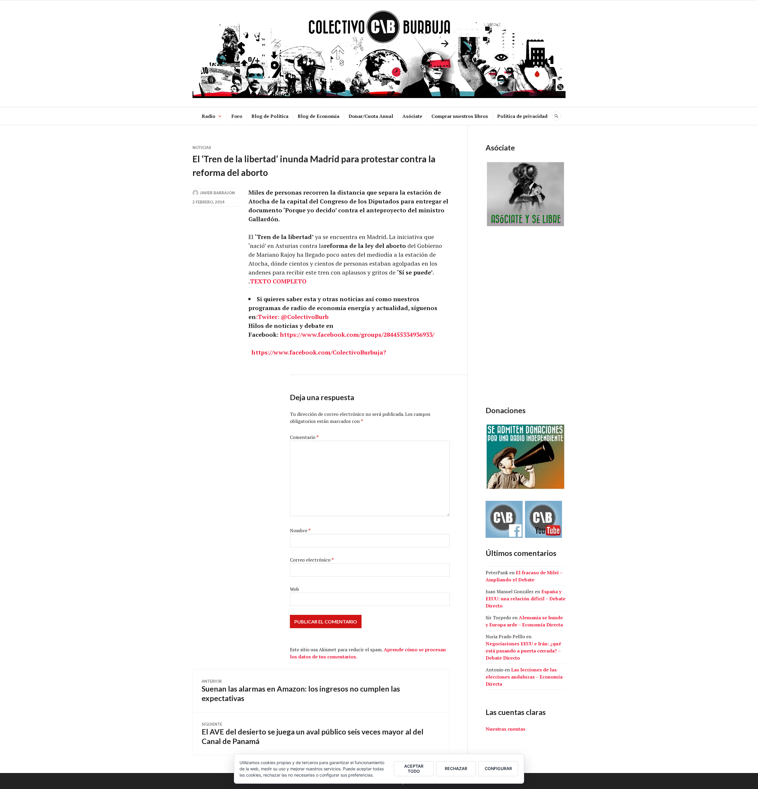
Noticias (201, 147)
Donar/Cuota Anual (371, 116)
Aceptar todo (413, 769)
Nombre (300, 530)
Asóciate (412, 116)
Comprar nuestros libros (459, 116)
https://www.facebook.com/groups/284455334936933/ (357, 335)
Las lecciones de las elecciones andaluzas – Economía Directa (524, 676)
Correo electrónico (312, 560)
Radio (208, 116)
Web (294, 589)
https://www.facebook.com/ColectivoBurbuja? (318, 352)
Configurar (498, 768)
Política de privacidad (522, 116)
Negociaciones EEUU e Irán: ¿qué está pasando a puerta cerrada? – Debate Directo (523, 650)
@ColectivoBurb (305, 317)
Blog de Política (269, 116)
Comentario (304, 437)
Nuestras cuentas (505, 729)
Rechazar (456, 768)
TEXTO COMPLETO (278, 281)
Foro (237, 116)
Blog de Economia (318, 116)
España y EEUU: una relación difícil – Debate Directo (526, 598)
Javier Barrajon (217, 192)
